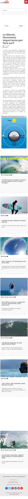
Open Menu (26, 2)
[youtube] (18, 488)
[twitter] (9, 488)
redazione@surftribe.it (13, 482)
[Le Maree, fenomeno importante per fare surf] (14, 132)
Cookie (17, 494)
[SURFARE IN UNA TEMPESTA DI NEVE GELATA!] (14, 210)
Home (10, 494)
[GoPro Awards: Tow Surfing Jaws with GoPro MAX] (14, 250)
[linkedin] (15, 488)
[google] (12, 488)
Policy (13, 494)
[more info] (2, 2)
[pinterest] (21, 488)
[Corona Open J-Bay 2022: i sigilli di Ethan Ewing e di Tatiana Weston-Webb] (14, 444)
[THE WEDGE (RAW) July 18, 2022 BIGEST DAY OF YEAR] (14, 332)
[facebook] (6, 488)
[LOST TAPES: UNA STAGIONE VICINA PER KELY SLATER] (14, 373)
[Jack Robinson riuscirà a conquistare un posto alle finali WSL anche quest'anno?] (14, 291)
